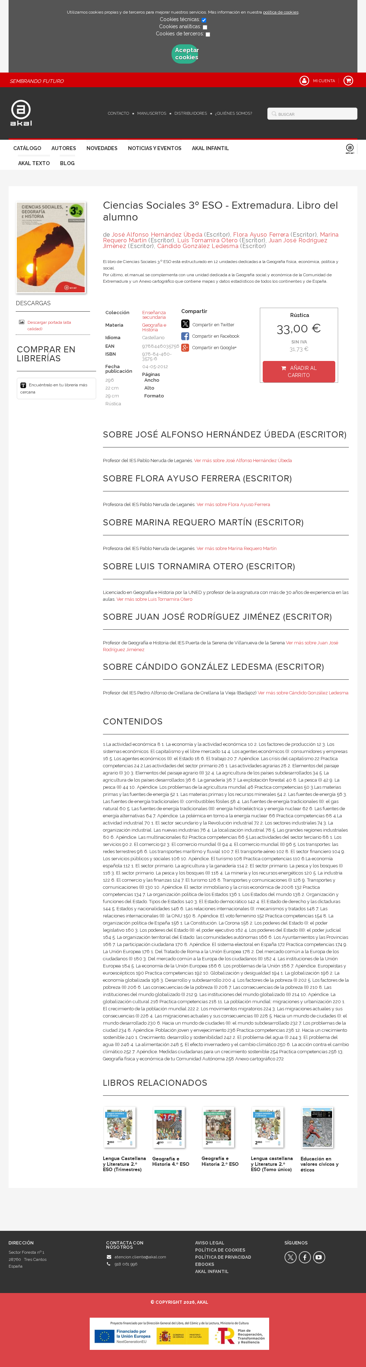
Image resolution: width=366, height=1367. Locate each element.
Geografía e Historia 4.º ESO (170, 1161)
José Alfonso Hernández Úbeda (157, 234)
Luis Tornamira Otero (207, 240)
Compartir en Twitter (213, 324)
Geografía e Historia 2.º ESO (220, 1161)
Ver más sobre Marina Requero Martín (237, 548)
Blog (67, 163)
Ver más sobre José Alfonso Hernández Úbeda (243, 460)
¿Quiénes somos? (233, 113)
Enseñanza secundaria (154, 315)
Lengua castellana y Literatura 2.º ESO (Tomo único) (272, 1164)
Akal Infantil (210, 148)
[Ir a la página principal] (21, 112)
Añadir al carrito (302, 371)
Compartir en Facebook (215, 336)
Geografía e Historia (154, 327)
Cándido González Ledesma (198, 246)
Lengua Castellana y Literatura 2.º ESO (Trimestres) (124, 1164)
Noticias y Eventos (155, 148)
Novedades (102, 148)
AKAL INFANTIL (212, 1271)
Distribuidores (190, 113)
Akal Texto (34, 163)
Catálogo (27, 148)
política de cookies (280, 12)
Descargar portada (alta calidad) (49, 325)
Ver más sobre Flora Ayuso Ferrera (233, 504)
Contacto (118, 113)
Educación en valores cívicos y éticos (319, 1164)
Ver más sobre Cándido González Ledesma (303, 692)
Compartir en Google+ (214, 347)
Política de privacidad (223, 1257)
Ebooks (204, 1264)
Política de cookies (220, 1250)
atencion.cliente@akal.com (140, 1256)
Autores (63, 148)
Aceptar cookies (186, 54)
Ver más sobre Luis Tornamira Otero (154, 599)
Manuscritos (151, 113)
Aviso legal (209, 1242)
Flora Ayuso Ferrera (261, 234)
